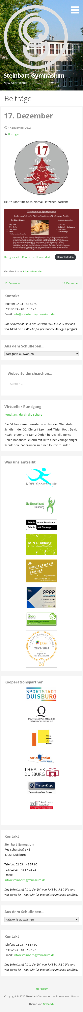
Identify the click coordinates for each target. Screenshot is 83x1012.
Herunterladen (65, 256)
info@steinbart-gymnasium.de (34, 314)
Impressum (41, 988)
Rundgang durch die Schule (23, 414)
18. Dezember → (72, 283)
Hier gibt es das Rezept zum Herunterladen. (28, 256)
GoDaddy (48, 1004)
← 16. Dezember (11, 283)
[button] (76, 7)
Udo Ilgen (14, 134)
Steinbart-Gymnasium (34, 75)
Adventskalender (32, 271)
